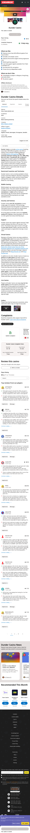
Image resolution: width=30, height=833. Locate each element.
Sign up (26, 772)
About (15, 754)
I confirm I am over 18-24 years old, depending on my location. (15, 775)
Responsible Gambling (15, 746)
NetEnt (8, 154)
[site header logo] (7, 2)
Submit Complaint (15, 735)
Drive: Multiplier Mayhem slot (12, 247)
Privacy (7, 782)
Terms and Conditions (15, 738)
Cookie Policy (15, 743)
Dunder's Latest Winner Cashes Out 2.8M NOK (9, 666)
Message (12, 404)
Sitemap (15, 762)
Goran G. (7, 91)
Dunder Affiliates (5, 128)
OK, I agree (25, 823)
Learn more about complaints (18, 319)
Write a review (16, 367)
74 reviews (3, 39)
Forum (15, 724)
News (15, 727)
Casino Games (15, 716)
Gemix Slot (4, 247)
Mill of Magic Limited (6, 124)
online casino (19, 149)
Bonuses (15, 722)
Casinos (15, 714)
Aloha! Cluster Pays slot (14, 247)
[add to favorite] (28, 9)
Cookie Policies (14, 782)
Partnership (15, 752)
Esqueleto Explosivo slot (21, 248)
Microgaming (14, 154)
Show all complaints (7, 324)
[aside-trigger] (15, 826)
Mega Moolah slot (16, 251)
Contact (15, 757)
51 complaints (4, 44)
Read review (5, 700)
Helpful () (4, 404)
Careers (15, 760)
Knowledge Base (15, 733)
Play (5, 703)
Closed (14, 34)
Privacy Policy (15, 741)
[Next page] (22, 634)
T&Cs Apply (5, 705)
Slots (15, 719)
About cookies (16, 823)
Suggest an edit (24, 140)
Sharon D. (8, 677)
